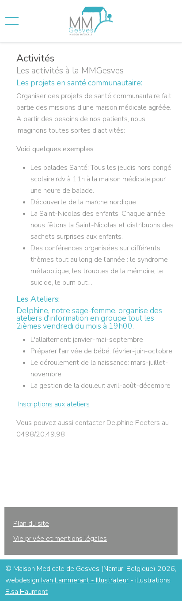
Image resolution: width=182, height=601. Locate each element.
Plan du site (31, 523)
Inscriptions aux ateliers (54, 404)
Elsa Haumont (26, 592)
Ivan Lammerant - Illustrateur (85, 580)
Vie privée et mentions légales (60, 539)
